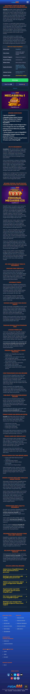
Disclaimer (10, 690)
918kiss (17, 66)
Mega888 (5, 9)
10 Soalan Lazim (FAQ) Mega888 (11, 140)
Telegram (15, 88)
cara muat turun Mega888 (16, 519)
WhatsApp (15, 80)
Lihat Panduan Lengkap (21, 75)
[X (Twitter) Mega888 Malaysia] (11, 674)
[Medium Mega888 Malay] (21, 674)
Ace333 (17, 67)
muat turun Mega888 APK (18, 524)
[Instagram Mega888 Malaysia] (18, 674)
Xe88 (17, 69)
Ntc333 (20, 67)
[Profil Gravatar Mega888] (18, 678)
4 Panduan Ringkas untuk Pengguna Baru (14, 124)
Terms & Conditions (17, 690)
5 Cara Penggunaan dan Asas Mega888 (13, 126)
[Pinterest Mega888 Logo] (11, 678)
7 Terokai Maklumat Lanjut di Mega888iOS (14, 132)
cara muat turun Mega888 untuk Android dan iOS (14, 343)
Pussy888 (22, 65)
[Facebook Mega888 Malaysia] (8, 674)
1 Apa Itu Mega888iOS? (9, 115)
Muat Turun (22, 71)
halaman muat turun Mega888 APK (11, 410)
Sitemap (23, 690)
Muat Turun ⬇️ (8, 84)
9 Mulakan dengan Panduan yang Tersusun (15, 138)
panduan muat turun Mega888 (13, 555)
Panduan (17, 71)
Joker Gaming (22, 66)
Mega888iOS (18, 49)
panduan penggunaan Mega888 (10, 512)
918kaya (24, 67)
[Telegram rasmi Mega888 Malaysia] (15, 674)
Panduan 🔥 (22, 84)
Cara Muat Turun (19, 72)
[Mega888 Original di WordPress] (15, 678)
